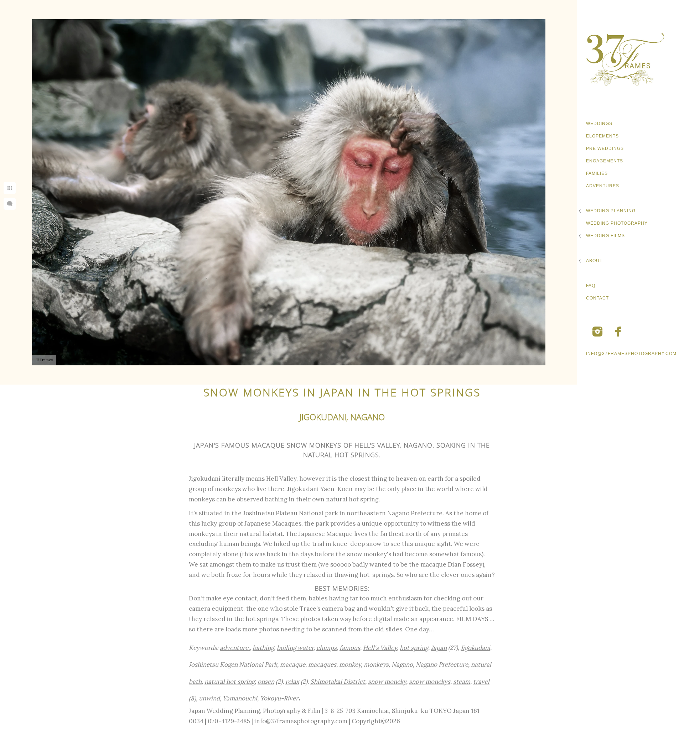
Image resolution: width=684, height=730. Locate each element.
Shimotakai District (337, 681)
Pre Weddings (605, 148)
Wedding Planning (611, 210)
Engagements (604, 160)
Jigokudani (475, 648)
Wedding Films (605, 235)
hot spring (414, 648)
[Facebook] (618, 331)
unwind (209, 698)
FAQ (590, 285)
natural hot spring (229, 681)
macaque (292, 664)
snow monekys (429, 681)
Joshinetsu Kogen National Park (233, 664)
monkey (350, 664)
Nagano (402, 664)
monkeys (376, 664)
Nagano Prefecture (442, 664)
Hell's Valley (380, 648)
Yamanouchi (240, 698)
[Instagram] (597, 331)
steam (461, 681)
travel (481, 681)
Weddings (599, 123)
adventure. (235, 648)
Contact (597, 298)
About (594, 260)
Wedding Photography (617, 223)
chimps (326, 648)
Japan (439, 648)
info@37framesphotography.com (631, 353)
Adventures (602, 185)
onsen (266, 681)
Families (597, 173)
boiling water (295, 648)
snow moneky (387, 681)
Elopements (602, 136)
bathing (263, 648)
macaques (322, 664)
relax (292, 681)
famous (350, 648)
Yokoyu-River (279, 698)
